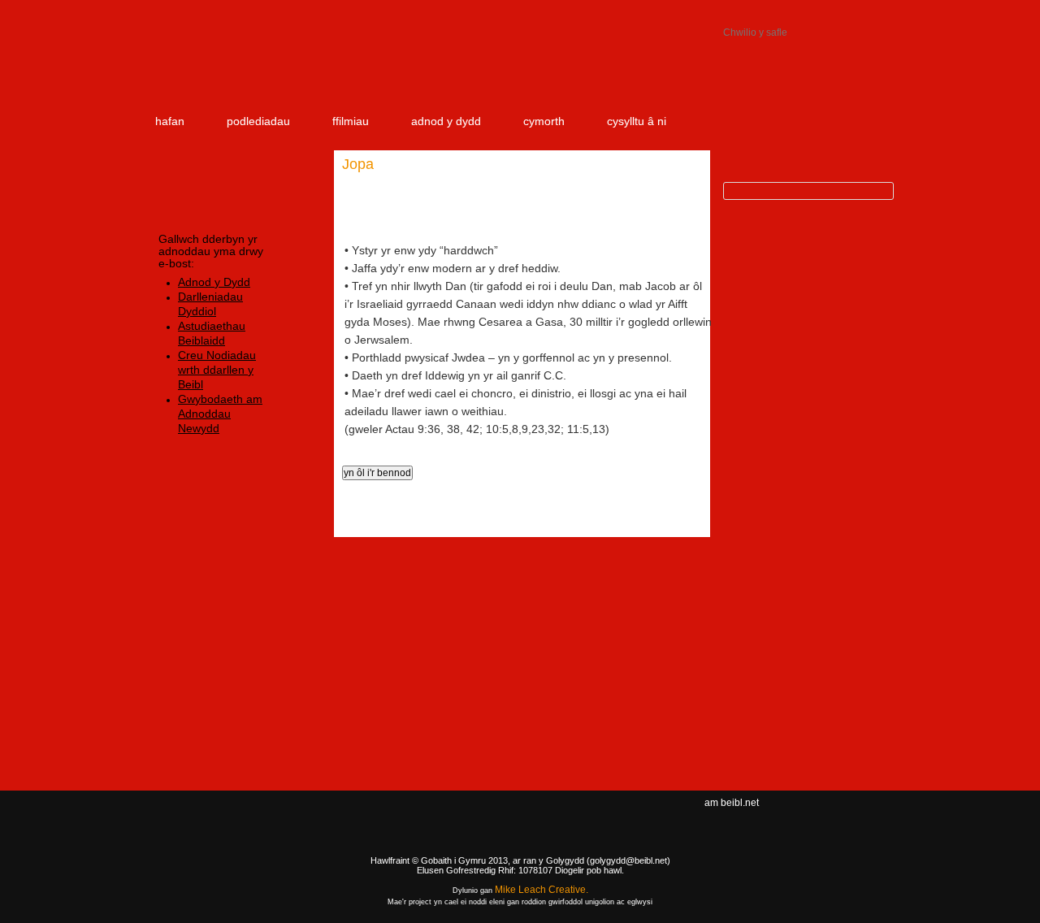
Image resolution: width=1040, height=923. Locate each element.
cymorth (544, 121)
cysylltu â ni (636, 121)
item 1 (650, 66)
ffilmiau (350, 121)
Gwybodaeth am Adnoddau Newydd (220, 413)
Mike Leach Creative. (541, 889)
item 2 (755, 66)
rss (870, 816)
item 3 (849, 66)
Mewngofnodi (780, 12)
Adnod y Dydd (214, 281)
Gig (186, 859)
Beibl (234, 66)
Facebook (818, 816)
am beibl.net (731, 802)
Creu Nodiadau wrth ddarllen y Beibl (217, 370)
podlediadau (258, 121)
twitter (845, 816)
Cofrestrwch (858, 12)
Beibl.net (520, 831)
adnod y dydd (446, 121)
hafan (169, 121)
